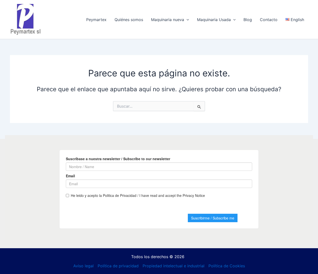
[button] (186, 20)
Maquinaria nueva (167, 19)
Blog (247, 19)
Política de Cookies (226, 265)
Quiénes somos (129, 19)
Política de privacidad (118, 265)
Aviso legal (83, 265)
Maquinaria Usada (214, 19)
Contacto (269, 19)
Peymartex (96, 19)
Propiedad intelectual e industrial (173, 265)
